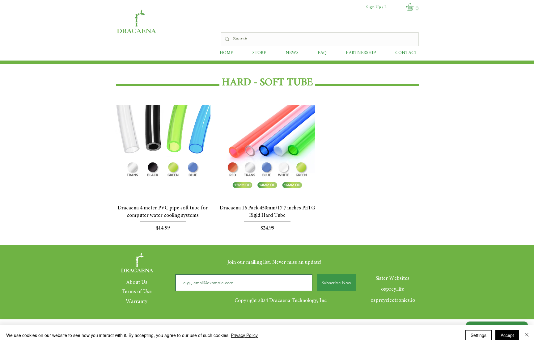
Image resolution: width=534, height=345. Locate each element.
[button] (414, 7)
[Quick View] (162, 152)
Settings (478, 335)
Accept (507, 335)
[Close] (526, 335)
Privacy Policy (244, 335)
